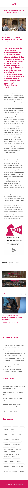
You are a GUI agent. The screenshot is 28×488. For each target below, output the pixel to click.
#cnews (12, 429)
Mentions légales (19, 484)
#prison (13, 456)
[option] (14, 309)
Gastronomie (15, 283)
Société (4, 34)
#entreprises (6, 439)
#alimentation (7, 427)
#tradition (6, 466)
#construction (17, 432)
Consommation (14, 280)
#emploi (14, 436)
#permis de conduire (8, 454)
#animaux (11, 262)
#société (5, 264)
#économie (6, 471)
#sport (5, 464)
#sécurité (12, 464)
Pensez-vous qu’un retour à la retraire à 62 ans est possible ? (13, 370)
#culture (6, 434)
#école (10, 469)
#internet (6, 446)
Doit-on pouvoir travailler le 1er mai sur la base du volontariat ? (14, 346)
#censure (6, 429)
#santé (5, 461)
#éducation (14, 471)
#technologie (20, 464)
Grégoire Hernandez (6, 322)
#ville (5, 469)
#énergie (22, 471)
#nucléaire (12, 451)
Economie (16, 281)
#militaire (18, 449)
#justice (13, 446)
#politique (6, 456)
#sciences (12, 461)
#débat (17, 262)
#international (16, 444)
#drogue (13, 434)
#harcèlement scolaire (15, 441)
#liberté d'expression (8, 449)
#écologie (17, 469)
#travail (14, 466)
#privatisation (7, 459)
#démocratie (6, 436)
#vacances (21, 466)
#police (17, 454)
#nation (5, 451)
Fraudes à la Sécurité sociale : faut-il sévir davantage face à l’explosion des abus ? (15, 364)
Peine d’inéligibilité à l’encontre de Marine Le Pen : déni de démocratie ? (15, 359)
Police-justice (7, 315)
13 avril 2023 (13, 322)
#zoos (11, 264)
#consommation (7, 432)
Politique (11, 273)
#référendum (16, 459)
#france (5, 441)
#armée (22, 427)
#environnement (16, 439)
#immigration (7, 444)
